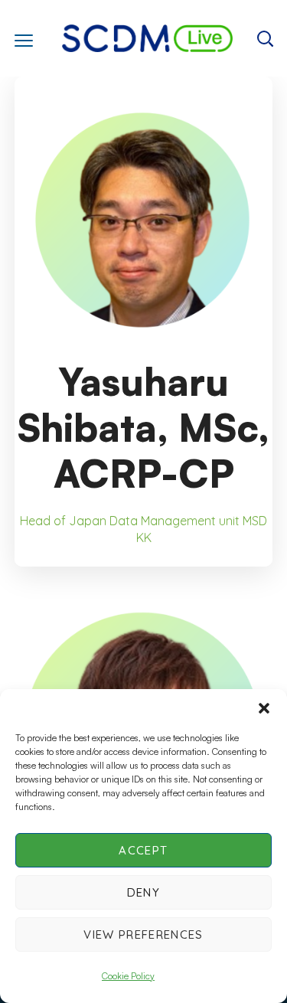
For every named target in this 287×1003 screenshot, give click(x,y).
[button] (264, 708)
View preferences (143, 934)
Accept (143, 850)
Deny (143, 892)
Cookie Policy (128, 976)
